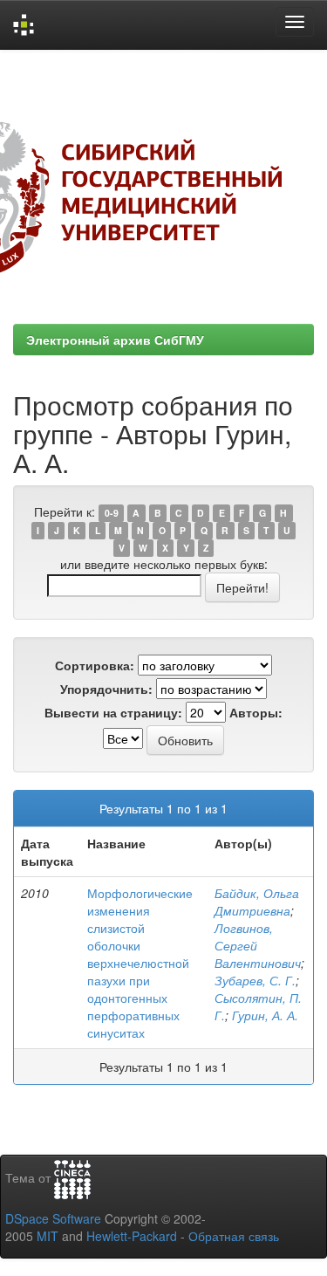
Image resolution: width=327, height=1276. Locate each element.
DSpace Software (53, 1218)
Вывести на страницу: (113, 712)
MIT (47, 1236)
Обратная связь (233, 1236)
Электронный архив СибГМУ (115, 339)
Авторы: (256, 712)
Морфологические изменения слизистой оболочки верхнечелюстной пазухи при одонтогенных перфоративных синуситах (140, 962)
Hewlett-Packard (131, 1236)
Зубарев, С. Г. (255, 980)
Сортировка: (94, 665)
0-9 (112, 512)
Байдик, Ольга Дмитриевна (257, 901)
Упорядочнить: (106, 688)
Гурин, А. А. (265, 1015)
